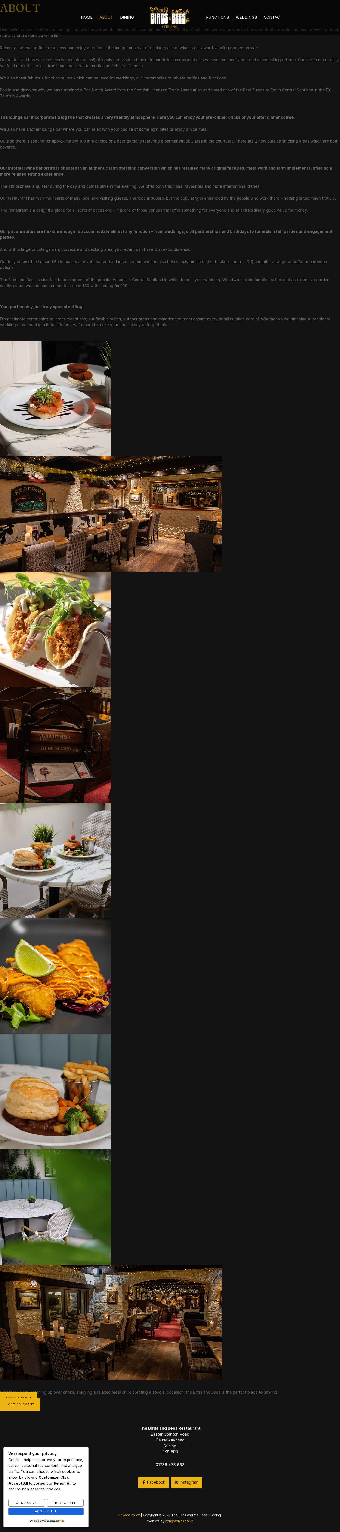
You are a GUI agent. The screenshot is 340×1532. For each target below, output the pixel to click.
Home (87, 17)
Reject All (65, 1503)
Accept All (46, 1511)
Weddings (246, 17)
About (106, 17)
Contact (273, 17)
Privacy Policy (129, 1515)
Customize (26, 1503)
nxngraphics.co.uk (179, 1521)
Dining (127, 17)
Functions (217, 17)
